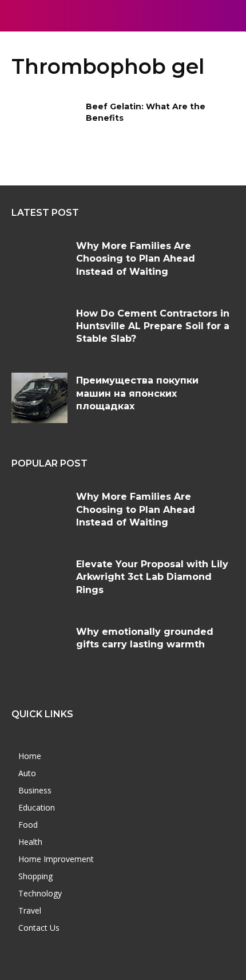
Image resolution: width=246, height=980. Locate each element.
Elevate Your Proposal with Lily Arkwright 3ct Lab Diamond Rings (152, 577)
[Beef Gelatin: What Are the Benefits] (44, 124)
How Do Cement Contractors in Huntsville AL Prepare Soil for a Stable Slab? (152, 326)
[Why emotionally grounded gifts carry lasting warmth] (39, 649)
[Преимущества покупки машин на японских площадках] (39, 398)
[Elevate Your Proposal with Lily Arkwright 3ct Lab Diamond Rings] (39, 581)
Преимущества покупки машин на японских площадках (137, 393)
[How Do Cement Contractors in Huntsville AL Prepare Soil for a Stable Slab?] (39, 331)
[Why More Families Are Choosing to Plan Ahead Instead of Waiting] (39, 263)
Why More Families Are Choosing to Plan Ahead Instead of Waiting (135, 258)
